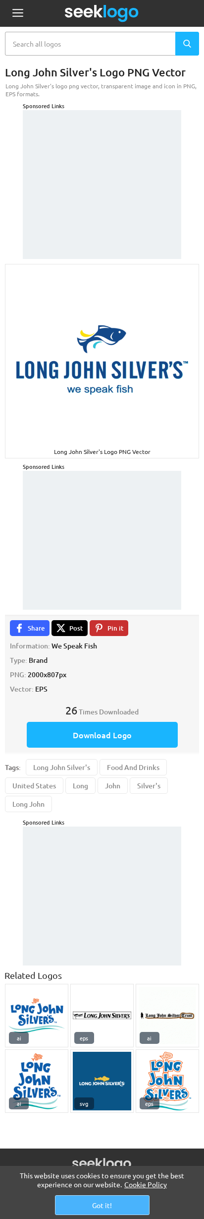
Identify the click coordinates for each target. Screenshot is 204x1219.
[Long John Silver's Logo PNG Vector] (36, 1015)
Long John (28, 804)
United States (34, 785)
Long (80, 785)
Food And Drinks (133, 767)
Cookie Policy (145, 1184)
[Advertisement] (102, 172)
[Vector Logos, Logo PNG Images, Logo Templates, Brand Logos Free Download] (102, 13)
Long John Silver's (61, 767)
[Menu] (17, 13)
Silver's (148, 785)
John (112, 785)
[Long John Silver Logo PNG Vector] (167, 1015)
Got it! (102, 1205)
